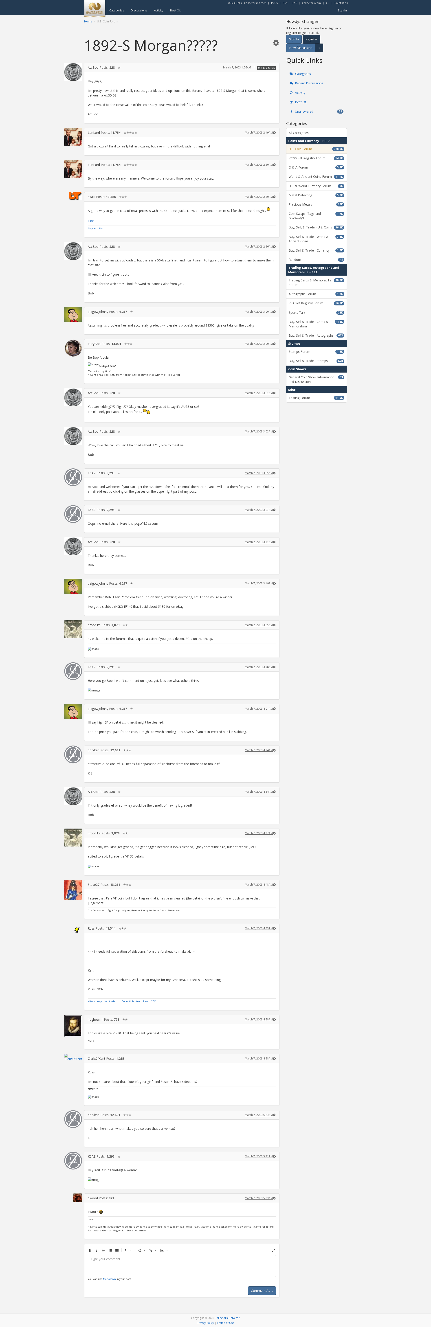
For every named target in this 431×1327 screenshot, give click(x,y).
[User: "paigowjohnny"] (73, 314)
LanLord (94, 132)
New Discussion (300, 48)
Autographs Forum (316, 294)
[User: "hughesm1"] (73, 1026)
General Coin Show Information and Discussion (316, 379)
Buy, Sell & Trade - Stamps (316, 361)
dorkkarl (93, 750)
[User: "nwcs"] (73, 196)
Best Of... (176, 10)
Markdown (109, 1279)
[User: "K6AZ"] (73, 477)
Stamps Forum (316, 351)
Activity (158, 10)
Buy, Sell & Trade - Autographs (316, 335)
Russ (91, 928)
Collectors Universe (227, 1318)
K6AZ (92, 473)
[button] (275, 42)
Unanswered (318, 111)
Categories (116, 10)
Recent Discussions (308, 83)
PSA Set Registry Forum (316, 303)
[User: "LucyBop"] (73, 348)
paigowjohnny (98, 311)
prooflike (94, 625)
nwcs (91, 197)
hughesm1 (95, 1019)
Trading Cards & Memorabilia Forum (316, 282)
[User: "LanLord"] (73, 137)
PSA (285, 2)
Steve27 (93, 884)
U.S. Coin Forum (266, 67)
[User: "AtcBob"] (73, 72)
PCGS (274, 2)
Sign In (342, 10)
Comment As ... (262, 1290)
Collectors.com (311, 2)
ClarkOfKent (96, 1058)
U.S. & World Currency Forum (316, 186)
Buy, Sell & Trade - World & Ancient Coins (316, 239)
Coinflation (341, 2)
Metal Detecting (316, 195)
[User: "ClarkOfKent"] (73, 1057)
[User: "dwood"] (73, 1197)
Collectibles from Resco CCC (139, 1001)
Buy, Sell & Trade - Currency (316, 250)
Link (91, 221)
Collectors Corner (255, 2)
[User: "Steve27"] (73, 890)
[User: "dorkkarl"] (73, 754)
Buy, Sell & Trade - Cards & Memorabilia (316, 324)
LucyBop (94, 344)
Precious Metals (316, 204)
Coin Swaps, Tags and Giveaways (316, 215)
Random (316, 259)
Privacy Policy (205, 1323)
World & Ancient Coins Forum (316, 176)
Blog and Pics (95, 228)
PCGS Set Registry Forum (316, 158)
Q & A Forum (316, 167)
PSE (294, 2)
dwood (93, 1198)
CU (327, 2)
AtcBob (93, 67)
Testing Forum (316, 398)
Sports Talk (316, 312)
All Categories (299, 133)
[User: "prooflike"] (73, 629)
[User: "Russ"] (73, 928)
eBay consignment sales (102, 1001)
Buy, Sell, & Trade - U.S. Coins (316, 227)
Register (311, 39)
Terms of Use (225, 1323)
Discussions (139, 10)
